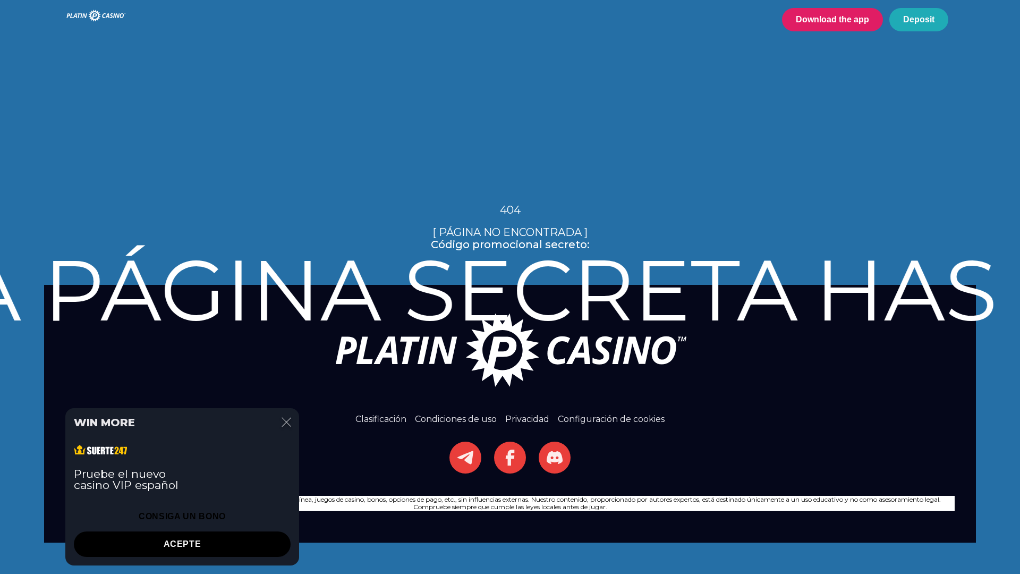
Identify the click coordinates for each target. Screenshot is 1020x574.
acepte (182, 543)
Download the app (832, 19)
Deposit (918, 19)
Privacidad (527, 419)
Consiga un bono (182, 516)
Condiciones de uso (456, 419)
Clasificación (380, 419)
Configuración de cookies (611, 419)
